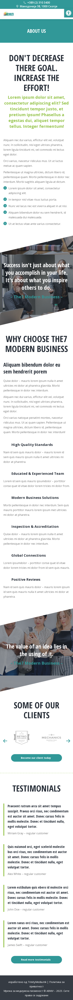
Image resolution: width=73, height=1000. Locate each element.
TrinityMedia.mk (37, 982)
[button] (68, 13)
